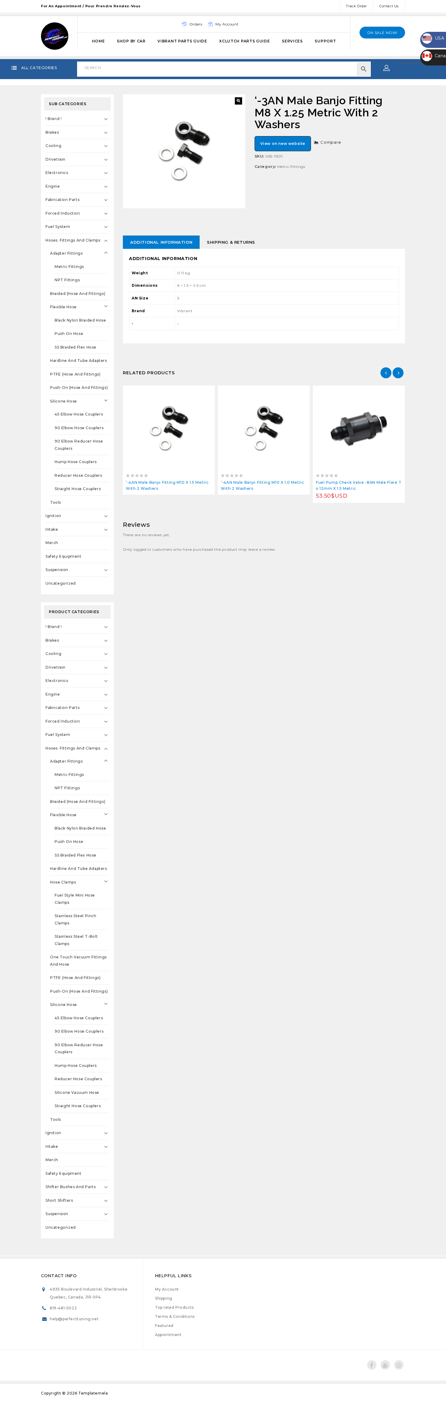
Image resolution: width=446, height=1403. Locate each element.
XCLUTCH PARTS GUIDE (244, 41)
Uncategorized (61, 583)
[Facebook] (372, 1365)
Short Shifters (59, 1200)
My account (226, 24)
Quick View (182, 392)
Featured (164, 1325)
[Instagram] (399, 1365)
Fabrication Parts (62, 199)
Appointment (168, 1334)
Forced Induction (63, 213)
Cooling (53, 145)
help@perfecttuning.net (74, 1319)
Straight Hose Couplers (78, 488)
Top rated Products (174, 1307)
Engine (53, 186)
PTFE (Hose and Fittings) (75, 374)
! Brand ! (54, 118)
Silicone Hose (63, 401)
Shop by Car (131, 41)
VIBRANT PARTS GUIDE (182, 41)
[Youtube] (385, 1365)
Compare (330, 142)
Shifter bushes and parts (71, 1186)
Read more (155, 392)
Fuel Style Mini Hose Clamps (75, 899)
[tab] (161, 242)
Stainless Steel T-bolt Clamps (76, 940)
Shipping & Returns (231, 242)
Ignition (53, 515)
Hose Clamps (63, 882)
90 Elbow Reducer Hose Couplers (79, 445)
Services (292, 41)
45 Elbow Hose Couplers (79, 414)
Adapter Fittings (66, 253)
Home (98, 41)
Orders (195, 24)
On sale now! (382, 32)
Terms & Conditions (175, 1316)
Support (325, 41)
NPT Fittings (67, 280)
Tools (55, 502)
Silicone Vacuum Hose (77, 1092)
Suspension (57, 569)
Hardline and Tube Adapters (78, 360)
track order (356, 6)
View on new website (282, 143)
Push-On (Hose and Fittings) (79, 387)
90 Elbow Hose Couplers (79, 428)
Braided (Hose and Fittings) (77, 293)
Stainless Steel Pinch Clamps (75, 919)
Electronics (57, 172)
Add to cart (345, 392)
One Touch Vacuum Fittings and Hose (78, 961)
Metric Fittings (291, 166)
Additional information (161, 242)
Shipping (163, 1298)
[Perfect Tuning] (54, 35)
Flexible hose (63, 307)
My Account (167, 1289)
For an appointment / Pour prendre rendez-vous (91, 6)
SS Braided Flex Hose (75, 347)
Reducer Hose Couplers (78, 475)
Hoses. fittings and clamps (73, 240)
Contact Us (389, 6)
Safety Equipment (64, 556)
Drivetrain (56, 159)
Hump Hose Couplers (76, 461)
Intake (52, 529)
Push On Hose (69, 333)
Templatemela (93, 1393)
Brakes (52, 132)
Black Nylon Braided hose (80, 320)
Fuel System (58, 226)
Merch (52, 542)
